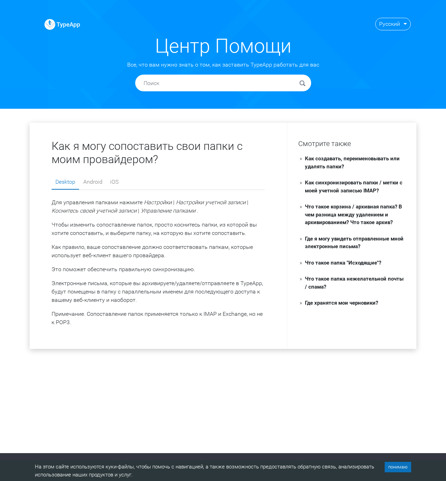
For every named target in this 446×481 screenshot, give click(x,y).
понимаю (398, 466)
